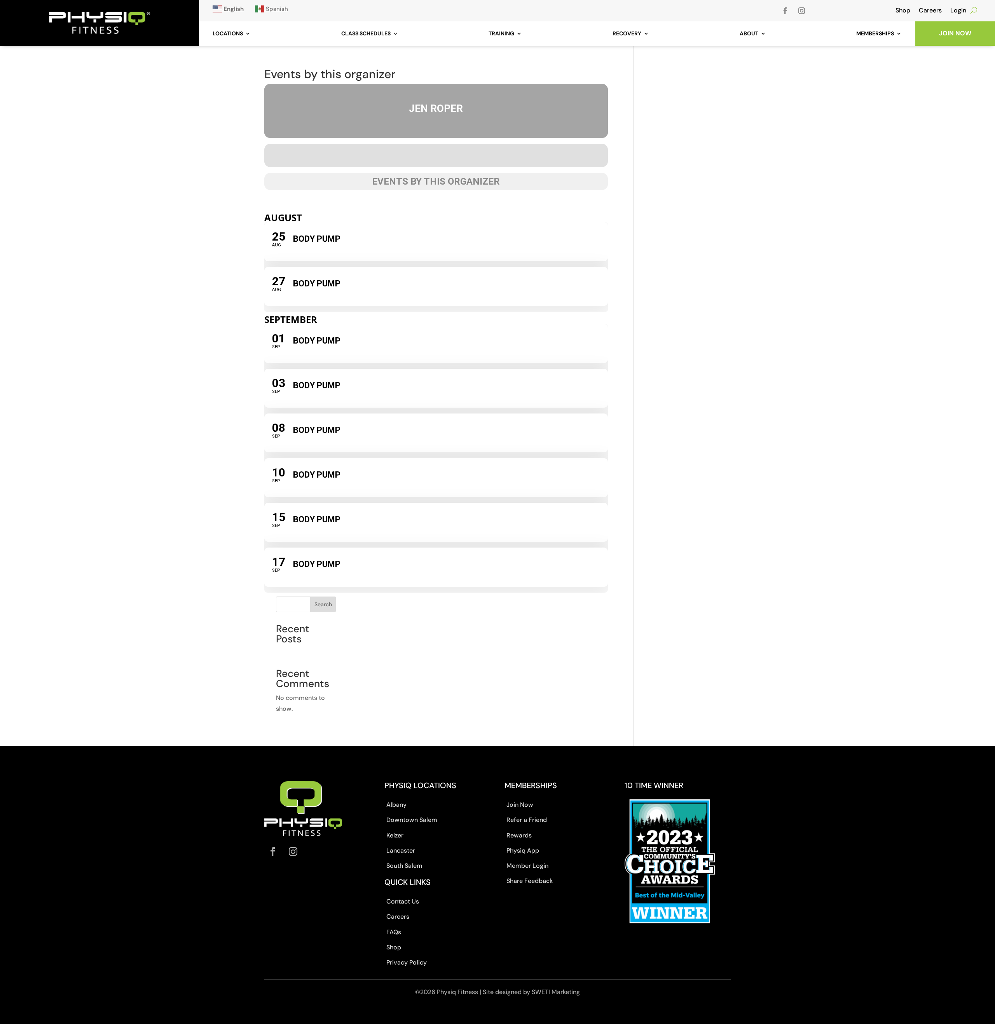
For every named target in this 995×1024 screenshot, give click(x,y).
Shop (903, 10)
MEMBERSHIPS (875, 33)
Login (958, 10)
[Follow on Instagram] (801, 10)
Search (323, 604)
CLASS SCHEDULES (366, 33)
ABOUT (749, 33)
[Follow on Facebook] (785, 10)
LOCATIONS (228, 33)
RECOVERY (627, 33)
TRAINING (501, 33)
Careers (930, 10)
